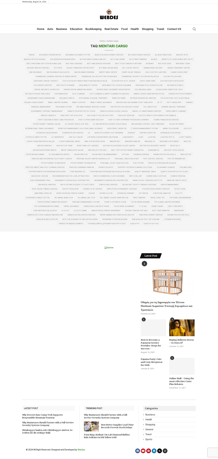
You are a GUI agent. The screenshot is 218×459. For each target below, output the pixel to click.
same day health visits (177, 180)
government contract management (47, 111)
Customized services (43, 85)
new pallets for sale (97, 150)
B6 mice (154, 59)
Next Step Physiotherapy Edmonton (127, 150)
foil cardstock (150, 107)
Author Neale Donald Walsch (93, 59)
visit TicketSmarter (161, 211)
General (149, 429)
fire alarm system (63, 107)
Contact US (174, 29)
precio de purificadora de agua (162, 163)
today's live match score (115, 202)
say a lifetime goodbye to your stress (77, 185)
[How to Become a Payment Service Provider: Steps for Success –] (153, 327)
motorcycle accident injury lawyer (119, 146)
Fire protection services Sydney (124, 107)
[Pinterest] (148, 450)
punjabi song (185, 167)
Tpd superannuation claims (46, 206)
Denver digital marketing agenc (78, 90)
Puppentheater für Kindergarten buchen (47, 172)
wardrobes (179, 211)
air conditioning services (139, 55)
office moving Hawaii (35, 154)
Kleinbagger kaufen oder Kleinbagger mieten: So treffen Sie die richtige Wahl (47, 431)
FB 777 (159, 102)
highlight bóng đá (126, 115)
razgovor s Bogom (39, 176)
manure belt (115, 141)
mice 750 (187, 141)
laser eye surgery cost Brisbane (108, 133)
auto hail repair (117, 59)
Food (124, 29)
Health (135, 29)
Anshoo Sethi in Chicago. (35, 59)
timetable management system (86, 202)
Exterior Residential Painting (143, 98)
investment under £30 (116, 128)
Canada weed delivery (153, 68)
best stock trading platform (128, 64)
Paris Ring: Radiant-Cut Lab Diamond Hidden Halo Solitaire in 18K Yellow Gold (107, 436)
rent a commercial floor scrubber (109, 176)
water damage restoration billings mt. (117, 215)
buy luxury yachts (130, 68)
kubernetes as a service (72, 133)
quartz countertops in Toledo (174, 172)
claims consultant (179, 72)
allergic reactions (163, 55)
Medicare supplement (169, 141)
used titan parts (175, 206)
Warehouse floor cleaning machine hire (45, 215)
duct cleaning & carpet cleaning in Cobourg (109, 94)
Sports (148, 439)
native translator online (72, 150)
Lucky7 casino (185, 137)
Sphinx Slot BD (106, 193)
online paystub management (104, 154)
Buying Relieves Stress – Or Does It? (181, 341)
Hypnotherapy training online (46, 124)
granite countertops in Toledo (81, 111)
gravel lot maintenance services (146, 111)
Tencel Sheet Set (157, 198)
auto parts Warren (138, 59)
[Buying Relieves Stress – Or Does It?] (181, 327)
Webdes (81, 449)
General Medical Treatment (173, 107)
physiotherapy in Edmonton (83, 163)
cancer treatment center (178, 68)
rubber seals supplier (156, 176)
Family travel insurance (101, 102)
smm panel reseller (43, 193)
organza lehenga (141, 154)
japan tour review (170, 128)
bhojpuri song (164, 64)
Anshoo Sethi (182, 55)
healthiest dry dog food (71, 115)
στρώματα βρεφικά (172, 219)
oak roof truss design (174, 150)
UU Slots (65, 211)
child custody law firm (155, 72)
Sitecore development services (156, 189)
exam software (119, 98)
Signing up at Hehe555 (92, 189)
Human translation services (166, 120)
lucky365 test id (167, 137)
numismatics (153, 150)
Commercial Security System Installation (140, 76)
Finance (189, 102)
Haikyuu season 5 (48, 115)
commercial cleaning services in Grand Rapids (56, 76)
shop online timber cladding (45, 189)
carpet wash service (108, 72)
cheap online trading (131, 72)
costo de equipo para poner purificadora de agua (84, 81)
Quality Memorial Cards (145, 172)
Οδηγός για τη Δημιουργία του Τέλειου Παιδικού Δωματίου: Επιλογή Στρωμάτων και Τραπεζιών (166, 305)
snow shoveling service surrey (70, 193)
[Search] (194, 29)
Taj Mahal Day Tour (86, 198)
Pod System (138, 163)
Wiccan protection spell (178, 215)
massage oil (150, 141)
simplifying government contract (122, 189)
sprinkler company (125, 193)
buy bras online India (108, 68)
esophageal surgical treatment (93, 98)
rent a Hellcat (135, 176)
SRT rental (143, 193)
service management (170, 185)
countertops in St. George (123, 81)
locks (140, 137)
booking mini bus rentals (38, 68)
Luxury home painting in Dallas (40, 141)
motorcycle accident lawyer (153, 146)
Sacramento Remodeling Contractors (111, 180)
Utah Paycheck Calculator (45, 211)
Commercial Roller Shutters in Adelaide (99, 76)
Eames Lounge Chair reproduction (149, 94)
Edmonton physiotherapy (180, 94)
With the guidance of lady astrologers (80, 219)
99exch (32, 55)
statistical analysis (162, 193)
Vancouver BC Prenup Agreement (106, 211)
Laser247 (131, 133)
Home (40, 29)
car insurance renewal (84, 72)
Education (76, 29)
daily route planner (65, 85)
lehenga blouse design (170, 133)
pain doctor (185, 154)
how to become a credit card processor (56, 120)
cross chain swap (148, 81)
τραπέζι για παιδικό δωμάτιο (70, 224)
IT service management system (144, 128)
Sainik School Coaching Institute (147, 180)
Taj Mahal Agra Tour (63, 198)
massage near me (132, 141)
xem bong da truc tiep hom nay (146, 219)
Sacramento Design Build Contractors (72, 180)
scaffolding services (108, 185)
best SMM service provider (99, 64)
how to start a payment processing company (128, 120)
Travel (160, 29)
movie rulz (175, 146)
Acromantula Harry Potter (77, 55)
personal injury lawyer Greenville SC (93, 159)
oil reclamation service (59, 154)
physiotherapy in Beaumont (53, 163)
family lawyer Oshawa (58, 102)
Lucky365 (152, 137)
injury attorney (176, 124)
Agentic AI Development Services (109, 55)
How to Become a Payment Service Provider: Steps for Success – (151, 344)
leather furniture (148, 133)
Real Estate (111, 29)
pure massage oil (77, 172)
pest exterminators (176, 159)
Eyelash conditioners (33, 102)
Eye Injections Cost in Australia (175, 98)
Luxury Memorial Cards (69, 141)
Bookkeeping (93, 29)
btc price (58, 68)
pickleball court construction (114, 163)
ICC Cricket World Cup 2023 (76, 124)
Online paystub (80, 154)
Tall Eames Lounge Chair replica (114, 198)
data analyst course (88, 85)
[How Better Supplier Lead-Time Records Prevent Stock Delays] (91, 426)
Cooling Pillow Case (172, 76)
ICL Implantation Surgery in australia (110, 124)
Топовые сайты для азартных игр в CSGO (107, 224)
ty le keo (143, 206)
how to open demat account (91, 120)
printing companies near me (81, 167)
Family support (79, 102)
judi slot (187, 128)
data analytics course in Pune (149, 85)
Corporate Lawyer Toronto (45, 81)
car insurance (35, 72)
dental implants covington (46, 90)
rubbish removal (178, 176)
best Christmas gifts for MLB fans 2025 (44, 64)
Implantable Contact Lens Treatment (148, 124)
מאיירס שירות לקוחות (151, 224)
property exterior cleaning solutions (135, 167)
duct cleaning (78, 94)
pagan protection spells (164, 154)
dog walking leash (143, 90)
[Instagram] (165, 450)
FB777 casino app (174, 102)
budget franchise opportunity (80, 68)
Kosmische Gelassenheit (47, 133)
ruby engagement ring (40, 180)
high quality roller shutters (100, 115)
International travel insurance (39, 128)
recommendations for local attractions (70, 176)
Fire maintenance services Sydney (91, 107)
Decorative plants (175, 85)
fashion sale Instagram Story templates (134, 102)
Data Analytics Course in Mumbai (116, 85)
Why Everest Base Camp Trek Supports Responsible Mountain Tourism (42, 416)
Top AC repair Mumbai (140, 202)
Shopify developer (70, 189)
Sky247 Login (179, 189)
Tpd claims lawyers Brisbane (167, 202)
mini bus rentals (44, 146)
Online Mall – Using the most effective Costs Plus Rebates (181, 381)
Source (92, 193)
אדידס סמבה (134, 224)
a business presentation (50, 55)
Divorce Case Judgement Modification (113, 90)
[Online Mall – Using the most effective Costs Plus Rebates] (181, 366)
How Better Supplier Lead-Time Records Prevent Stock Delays (117, 426)
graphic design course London (114, 111)
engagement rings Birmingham (41, 98)
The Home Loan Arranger (180, 198)
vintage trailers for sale (136, 211)
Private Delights (105, 167)
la (89, 133)
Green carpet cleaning (176, 111)
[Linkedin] (154, 450)
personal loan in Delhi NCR (127, 159)
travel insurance (71, 206)
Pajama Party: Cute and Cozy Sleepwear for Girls (152, 362)
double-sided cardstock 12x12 (169, 90)
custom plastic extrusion (172, 81)
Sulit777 (179, 193)
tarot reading (139, 198)
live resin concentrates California (102, 137)
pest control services (153, 159)
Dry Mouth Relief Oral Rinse (37, 94)
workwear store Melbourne (114, 219)
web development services (151, 215)
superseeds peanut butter (38, 198)
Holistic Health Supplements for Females (157, 115)
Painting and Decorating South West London (52, 159)
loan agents (128, 137)
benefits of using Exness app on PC (177, 59)
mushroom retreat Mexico (45, 150)
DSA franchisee (61, 94)
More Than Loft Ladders (87, 146)
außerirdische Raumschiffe (62, 59)
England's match (66, 98)
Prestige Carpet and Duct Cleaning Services (45, 167)
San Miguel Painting (47, 185)
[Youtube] (143, 450)
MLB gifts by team (64, 146)
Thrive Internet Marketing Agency (52, 202)
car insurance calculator (58, 72)
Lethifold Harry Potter (36, 137)
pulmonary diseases (166, 167)
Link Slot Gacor (76, 137)
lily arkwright (57, 137)
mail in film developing (95, 141)
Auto (50, 29)
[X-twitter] (159, 450)
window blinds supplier (47, 219)
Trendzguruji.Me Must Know (96, 206)
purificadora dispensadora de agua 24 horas (110, 172)
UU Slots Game (80, 211)
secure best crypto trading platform (139, 185)
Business (61, 29)
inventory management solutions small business (80, 128)
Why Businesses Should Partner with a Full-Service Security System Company (48, 424)
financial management (41, 107)
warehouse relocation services (81, 215)
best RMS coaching (74, 64)
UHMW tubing (157, 206)
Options (125, 154)
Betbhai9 (149, 64)
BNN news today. (183, 64)
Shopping (147, 29)
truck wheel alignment (124, 206)
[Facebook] (137, 450)
